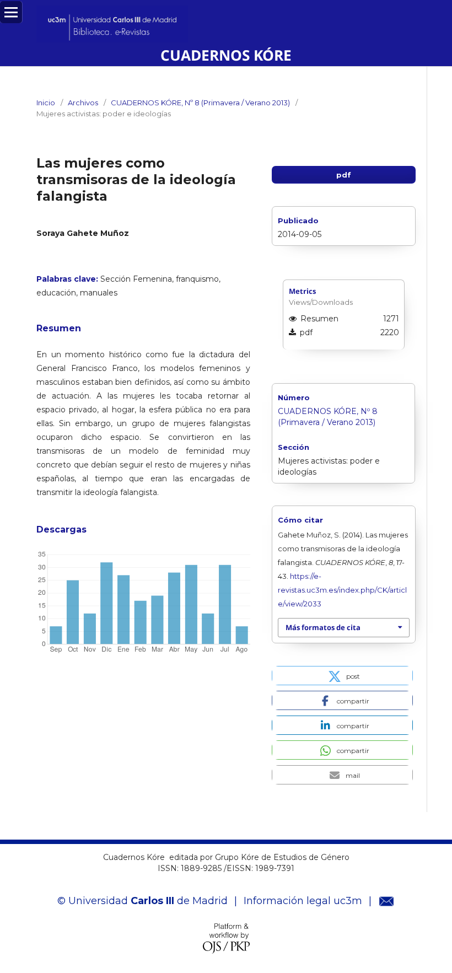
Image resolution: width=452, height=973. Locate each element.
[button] (342, 675)
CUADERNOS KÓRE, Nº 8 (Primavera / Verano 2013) (200, 102)
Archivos (83, 102)
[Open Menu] (11, 12)
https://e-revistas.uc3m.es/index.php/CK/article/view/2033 (342, 590)
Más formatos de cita (323, 627)
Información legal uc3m (303, 900)
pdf (343, 174)
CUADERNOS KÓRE (226, 55)
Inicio (45, 102)
